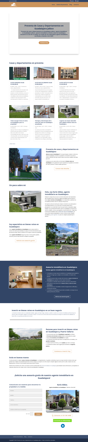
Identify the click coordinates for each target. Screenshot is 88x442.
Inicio (53, 4)
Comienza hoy (44, 42)
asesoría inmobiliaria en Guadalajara (48, 365)
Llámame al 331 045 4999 (62, 415)
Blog (70, 4)
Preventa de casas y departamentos (42, 88)
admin (13, 86)
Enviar (38, 414)
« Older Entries (12, 143)
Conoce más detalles (62, 168)
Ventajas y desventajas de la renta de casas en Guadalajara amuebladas (43, 122)
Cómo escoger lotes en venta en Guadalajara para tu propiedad (19, 122)
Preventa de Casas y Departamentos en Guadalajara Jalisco (44, 27)
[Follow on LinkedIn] (63, 426)
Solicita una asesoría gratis (25, 240)
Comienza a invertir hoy (62, 351)
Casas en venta (49, 86)
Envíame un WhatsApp (62, 420)
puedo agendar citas (55, 214)
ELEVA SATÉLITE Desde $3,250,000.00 (66, 83)
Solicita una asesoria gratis (62, 296)
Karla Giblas (14, 126)
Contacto (76, 4)
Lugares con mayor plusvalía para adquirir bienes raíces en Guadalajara (67, 122)
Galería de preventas (62, 4)
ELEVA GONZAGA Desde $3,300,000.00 (17, 83)
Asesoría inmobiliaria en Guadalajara (61, 267)
